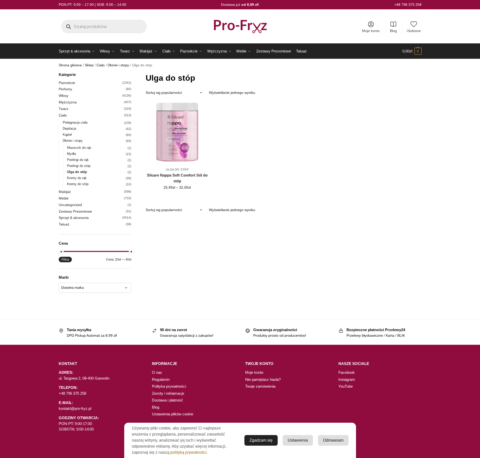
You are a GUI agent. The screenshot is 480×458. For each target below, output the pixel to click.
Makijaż (65, 192)
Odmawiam (333, 440)
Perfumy (65, 89)
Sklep (89, 65)
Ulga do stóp (177, 169)
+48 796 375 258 (408, 5)
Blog (393, 31)
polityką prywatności (188, 452)
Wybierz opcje (177, 198)
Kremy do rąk (77, 178)
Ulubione (414, 31)
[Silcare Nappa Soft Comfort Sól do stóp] (177, 133)
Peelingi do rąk (78, 160)
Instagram (346, 379)
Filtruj (65, 259)
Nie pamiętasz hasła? (263, 379)
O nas (157, 372)
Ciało (101, 65)
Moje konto (371, 31)
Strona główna (70, 65)
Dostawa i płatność (167, 400)
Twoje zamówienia (260, 386)
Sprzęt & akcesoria (74, 218)
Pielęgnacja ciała (75, 122)
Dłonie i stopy (118, 65)
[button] (412, 51)
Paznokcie (67, 83)
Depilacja (69, 128)
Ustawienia (298, 440)
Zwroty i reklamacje (168, 393)
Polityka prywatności (169, 386)
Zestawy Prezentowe (75, 211)
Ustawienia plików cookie (172, 414)
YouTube (345, 386)
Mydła (71, 154)
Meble (64, 198)
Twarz (63, 109)
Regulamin (161, 379)
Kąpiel (67, 134)
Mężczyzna (68, 102)
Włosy (63, 96)
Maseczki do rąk (79, 148)
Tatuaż (64, 224)
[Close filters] (132, 75)
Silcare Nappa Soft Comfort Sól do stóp (177, 178)
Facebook (346, 372)
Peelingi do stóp (78, 166)
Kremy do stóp (77, 184)
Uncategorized (70, 205)
